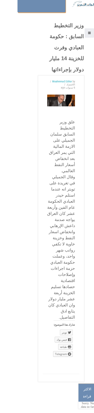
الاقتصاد (70, 84)
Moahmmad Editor (62, 81)
